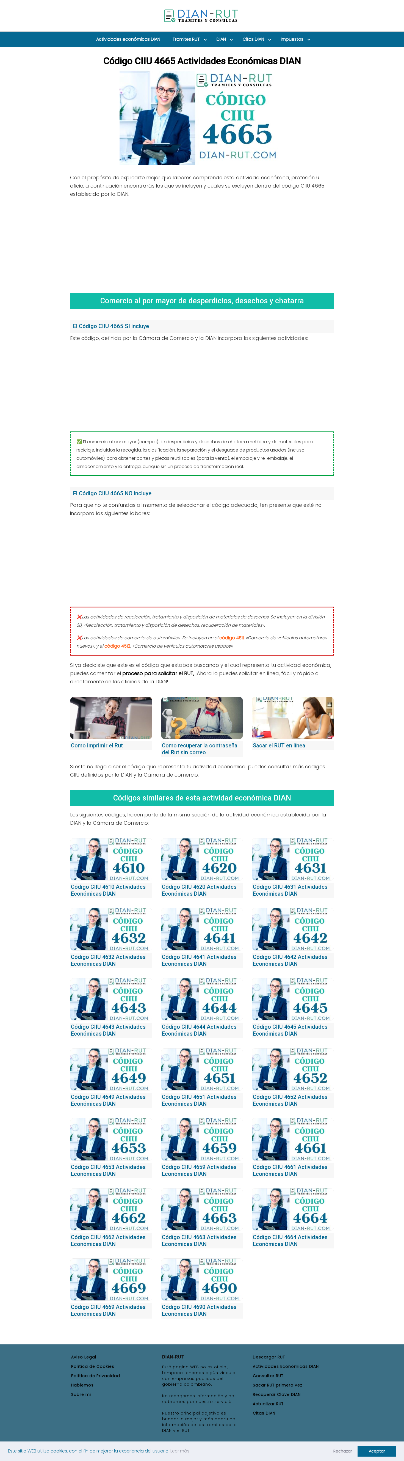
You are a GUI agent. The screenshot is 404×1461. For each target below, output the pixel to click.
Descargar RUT (269, 1357)
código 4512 (117, 646)
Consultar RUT (268, 1376)
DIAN (221, 39)
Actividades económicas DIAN (128, 39)
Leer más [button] (179, 1451)
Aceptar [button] (377, 1451)
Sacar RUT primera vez (277, 1385)
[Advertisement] (202, 243)
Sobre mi (81, 1394)
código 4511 (231, 638)
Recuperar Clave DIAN (277, 1394)
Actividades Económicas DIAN (286, 1366)
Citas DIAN (253, 39)
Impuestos (292, 39)
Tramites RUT (186, 39)
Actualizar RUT (268, 1404)
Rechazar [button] (342, 1451)
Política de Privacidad (95, 1376)
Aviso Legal (83, 1357)
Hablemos (82, 1385)
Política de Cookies (92, 1366)
